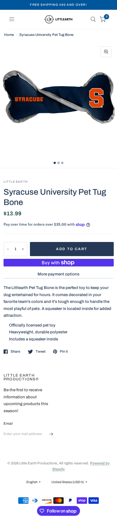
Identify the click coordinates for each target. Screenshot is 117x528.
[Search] (93, 19)
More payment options (58, 274)
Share (15, 351)
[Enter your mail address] (51, 434)
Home (9, 35)
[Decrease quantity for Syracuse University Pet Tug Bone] (8, 249)
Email (8, 423)
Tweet (40, 351)
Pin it (64, 351)
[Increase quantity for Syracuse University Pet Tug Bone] (23, 249)
